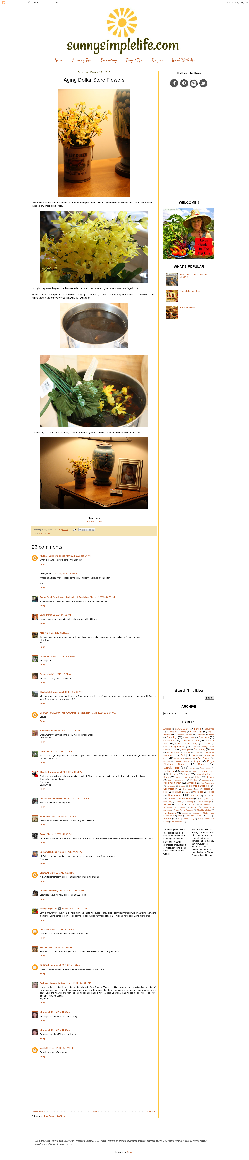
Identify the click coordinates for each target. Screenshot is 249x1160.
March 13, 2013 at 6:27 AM (78, 983)
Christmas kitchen (190, 740)
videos (208, 816)
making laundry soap (177, 780)
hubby (187, 777)
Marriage (194, 780)
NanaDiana (45, 816)
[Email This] (80, 529)
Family (195, 755)
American (167, 729)
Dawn (42, 615)
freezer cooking (181, 761)
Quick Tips (198, 792)
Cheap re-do (44, 534)
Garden (202, 764)
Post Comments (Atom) (54, 1116)
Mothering (191, 783)
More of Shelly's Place (190, 291)
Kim (42, 1012)
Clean (178, 743)
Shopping (189, 802)
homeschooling (203, 774)
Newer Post (38, 1111)
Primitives (176, 792)
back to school (182, 729)
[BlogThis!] (83, 529)
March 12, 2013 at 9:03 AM (63, 656)
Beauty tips (209, 729)
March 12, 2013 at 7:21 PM (74, 909)
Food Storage (203, 758)
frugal (197, 761)
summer (194, 807)
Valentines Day (193, 816)
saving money (186, 798)
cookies (195, 747)
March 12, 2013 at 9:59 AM (104, 713)
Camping (172, 737)
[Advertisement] (188, 145)
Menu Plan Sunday (172, 783)
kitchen (197, 777)
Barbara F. (45, 656)
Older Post (150, 1111)
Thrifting (195, 813)
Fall (183, 755)
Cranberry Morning (49, 890)
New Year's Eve (207, 783)
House (166, 777)
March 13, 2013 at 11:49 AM (57, 1012)
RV (212, 796)
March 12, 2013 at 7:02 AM (58, 615)
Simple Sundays (204, 802)
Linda (42, 751)
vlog (179, 819)
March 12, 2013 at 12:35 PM (59, 751)
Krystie (43, 947)
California (200, 734)
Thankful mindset (204, 810)
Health (194, 771)
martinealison (46, 731)
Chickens (204, 737)
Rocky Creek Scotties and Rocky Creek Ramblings (64, 597)
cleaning (192, 743)
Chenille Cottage (48, 772)
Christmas (168, 740)
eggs (197, 752)
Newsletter (171, 786)
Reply (42, 564)
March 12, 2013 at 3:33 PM (70, 852)
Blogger (130, 1152)
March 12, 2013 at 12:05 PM (67, 731)
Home (59, 60)
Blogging (167, 734)
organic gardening (199, 785)
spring (191, 804)
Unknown (44, 873)
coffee (207, 744)
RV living (171, 799)
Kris (42, 633)
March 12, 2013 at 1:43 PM (63, 816)
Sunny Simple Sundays (183, 810)
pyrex (188, 792)
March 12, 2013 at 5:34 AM (78, 556)
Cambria (210, 734)
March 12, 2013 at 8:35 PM (62, 929)
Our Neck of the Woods (51, 798)
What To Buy (189, 819)
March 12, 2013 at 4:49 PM (71, 890)
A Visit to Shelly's (187, 307)
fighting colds (179, 758)
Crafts (174, 749)
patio (197, 789)
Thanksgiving (169, 813)
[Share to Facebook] (89, 529)
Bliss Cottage (196, 732)
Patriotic (206, 789)
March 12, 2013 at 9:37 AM (71, 692)
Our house (187, 789)
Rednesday (195, 796)
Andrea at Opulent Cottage (52, 983)
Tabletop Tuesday (94, 521)
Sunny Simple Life (48, 909)
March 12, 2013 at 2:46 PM (59, 834)
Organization (170, 788)
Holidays (173, 774)
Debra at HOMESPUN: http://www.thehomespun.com (65, 713)
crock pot (186, 749)
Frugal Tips (134, 60)
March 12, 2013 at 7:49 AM (57, 633)
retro (205, 796)
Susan (43, 674)
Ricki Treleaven (47, 965)
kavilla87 (44, 1048)
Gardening (171, 767)
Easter (187, 752)
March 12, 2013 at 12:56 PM (76, 798)
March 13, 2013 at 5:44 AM (68, 965)
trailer (180, 816)
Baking (197, 729)
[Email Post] (74, 530)
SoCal (180, 804)
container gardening (174, 746)
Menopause (206, 780)
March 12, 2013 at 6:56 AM (102, 597)
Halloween (169, 771)
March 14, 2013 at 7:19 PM (61, 1048)
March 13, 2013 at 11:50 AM (57, 1030)
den (212, 749)
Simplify (167, 804)
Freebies (166, 761)
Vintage (167, 818)
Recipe (211, 792)
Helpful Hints (207, 771)
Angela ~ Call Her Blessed (52, 556)
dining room (173, 752)
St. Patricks (205, 804)
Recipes (157, 60)
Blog (209, 732)
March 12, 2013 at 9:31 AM (59, 674)
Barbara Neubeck (48, 852)
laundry (210, 777)
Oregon (182, 786)
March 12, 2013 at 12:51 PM (69, 772)
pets (165, 792)
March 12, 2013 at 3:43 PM (62, 873)
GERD (192, 768)
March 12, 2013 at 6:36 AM (65, 573)
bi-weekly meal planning (176, 732)
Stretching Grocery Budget (174, 807)
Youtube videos (178, 822)
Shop (179, 801)
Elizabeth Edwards (49, 692)
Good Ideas (205, 768)
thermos (185, 813)
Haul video (185, 771)
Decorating (109, 60)
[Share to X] (86, 529)
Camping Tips (82, 60)
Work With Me (182, 60)
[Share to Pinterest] (93, 529)
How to (178, 777)
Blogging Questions (185, 734)
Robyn (43, 834)
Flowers (190, 758)
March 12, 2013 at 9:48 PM (60, 947)
